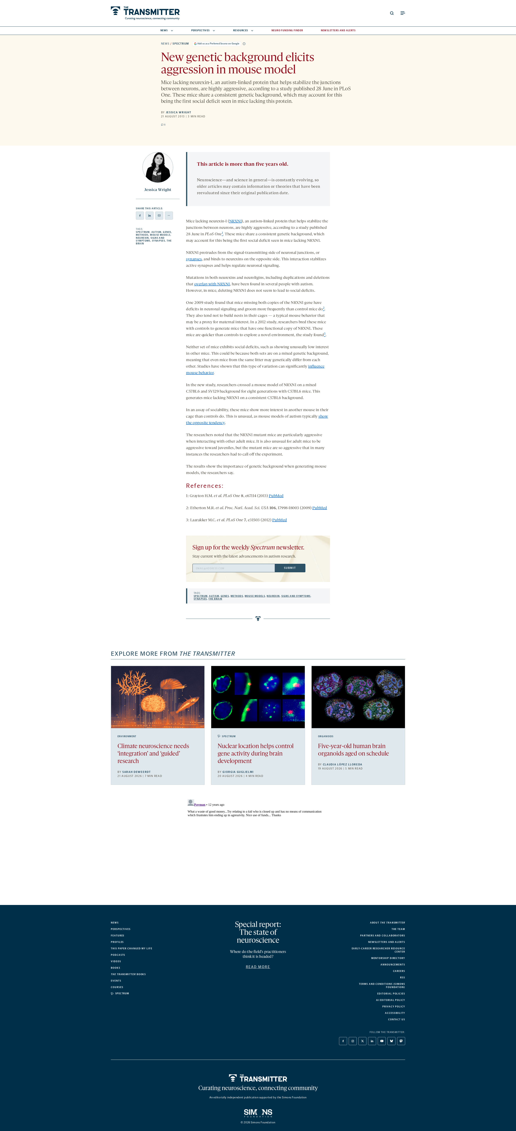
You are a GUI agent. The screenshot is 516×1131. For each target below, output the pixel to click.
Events (116, 980)
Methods (142, 234)
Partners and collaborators (382, 935)
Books (115, 967)
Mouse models (160, 234)
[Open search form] (392, 13)
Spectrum (181, 43)
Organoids (326, 736)
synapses (194, 259)
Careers (399, 971)
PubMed (276, 496)
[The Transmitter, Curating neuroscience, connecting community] (145, 13)
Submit (290, 568)
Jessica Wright (178, 112)
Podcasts (118, 955)
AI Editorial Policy (390, 1000)
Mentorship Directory (388, 958)
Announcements (393, 964)
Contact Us (396, 1019)
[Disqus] (258, 848)
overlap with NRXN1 (212, 284)
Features (117, 935)
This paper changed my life (131, 948)
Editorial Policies (391, 993)
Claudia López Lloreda (342, 764)
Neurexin (142, 238)
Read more (258, 967)
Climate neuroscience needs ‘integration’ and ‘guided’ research (153, 754)
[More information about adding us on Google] (244, 43)
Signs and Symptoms (296, 596)
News (164, 30)
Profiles (117, 942)
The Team (398, 929)
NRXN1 (235, 221)
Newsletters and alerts (386, 942)
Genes (167, 232)
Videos (116, 961)
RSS (402, 977)
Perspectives (200, 30)
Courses (117, 987)
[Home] (258, 1078)
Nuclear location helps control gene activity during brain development (256, 754)
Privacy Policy (393, 1006)
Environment (127, 736)
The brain (215, 598)
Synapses (158, 240)
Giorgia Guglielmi (238, 772)
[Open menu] (402, 13)
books (128, 974)
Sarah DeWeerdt (136, 772)
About (387, 922)
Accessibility (395, 1013)
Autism (156, 232)
